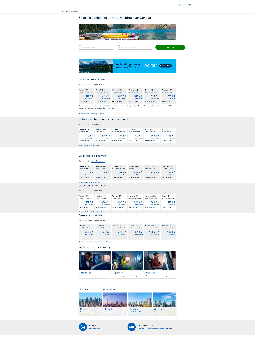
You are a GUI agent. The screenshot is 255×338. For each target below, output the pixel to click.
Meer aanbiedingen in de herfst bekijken (91, 212)
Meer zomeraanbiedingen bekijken (89, 182)
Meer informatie (108, 108)
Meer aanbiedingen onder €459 (89, 145)
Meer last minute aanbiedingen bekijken (91, 114)
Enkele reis (83, 220)
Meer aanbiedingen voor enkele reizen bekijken (94, 242)
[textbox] (96, 47)
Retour (81, 84)
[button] (170, 47)
